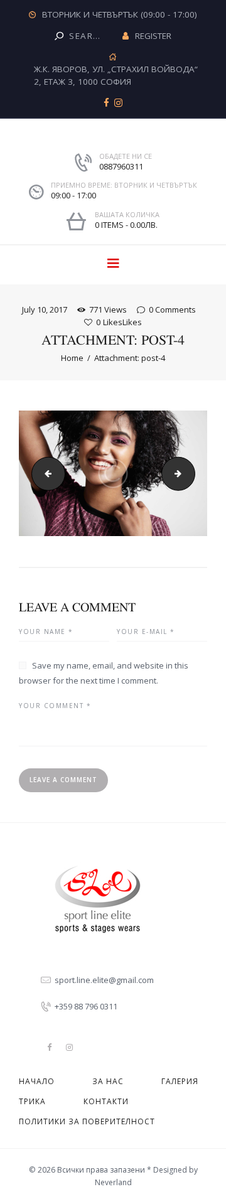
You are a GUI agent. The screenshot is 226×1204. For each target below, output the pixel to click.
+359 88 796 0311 (86, 1006)
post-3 (44, 473)
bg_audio (190, 473)
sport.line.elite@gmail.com (104, 980)
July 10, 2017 (44, 309)
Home (72, 357)
